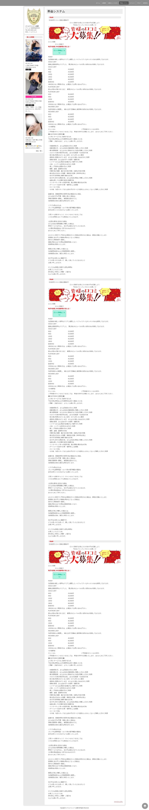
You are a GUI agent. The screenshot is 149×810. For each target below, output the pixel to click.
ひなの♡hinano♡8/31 (32, 101)
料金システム (124, 3)
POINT (50, 57)
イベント (132, 3)
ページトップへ (118, 801)
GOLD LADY (52, 62)
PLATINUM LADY (53, 87)
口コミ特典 (51, 42)
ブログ (139, 3)
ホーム (98, 3)
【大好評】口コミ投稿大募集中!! (58, 20)
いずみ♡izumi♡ (30, 65)
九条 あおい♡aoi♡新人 (32, 140)
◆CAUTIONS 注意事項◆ (56, 134)
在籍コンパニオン (113, 3)
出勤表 (104, 3)
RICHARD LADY (53, 107)
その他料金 (51, 126)
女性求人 (145, 3)
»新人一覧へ (39, 151)
